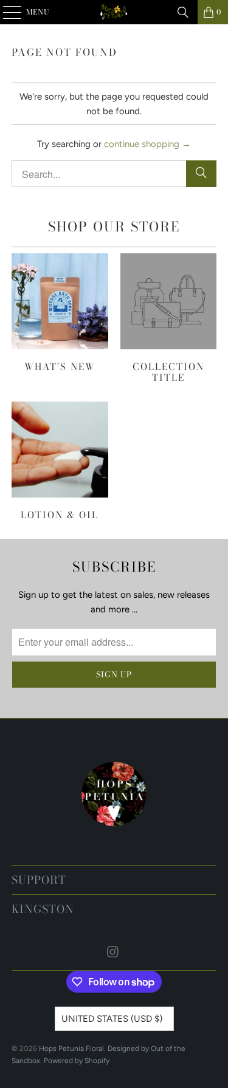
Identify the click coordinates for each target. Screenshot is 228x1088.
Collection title (168, 318)
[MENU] (6, 12)
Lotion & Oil (60, 461)
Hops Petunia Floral (71, 1048)
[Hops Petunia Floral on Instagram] (114, 953)
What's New (60, 312)
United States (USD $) (111, 1018)
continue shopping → (147, 144)
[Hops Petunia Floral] (114, 12)
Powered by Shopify (76, 1060)
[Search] (183, 12)
